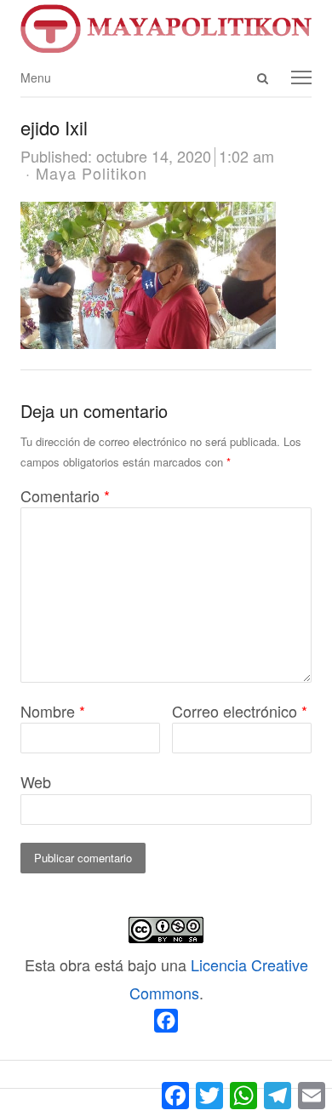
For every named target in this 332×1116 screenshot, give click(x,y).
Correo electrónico (239, 711)
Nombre (52, 711)
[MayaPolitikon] (166, 28)
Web (35, 781)
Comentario (65, 495)
